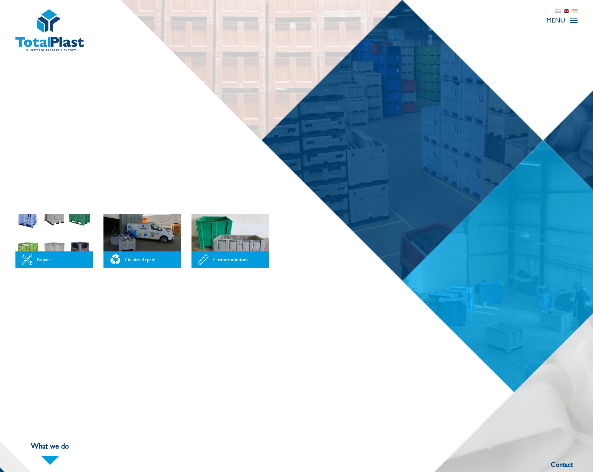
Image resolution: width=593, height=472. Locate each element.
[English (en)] (566, 10)
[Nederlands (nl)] (558, 10)
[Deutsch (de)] (575, 10)
